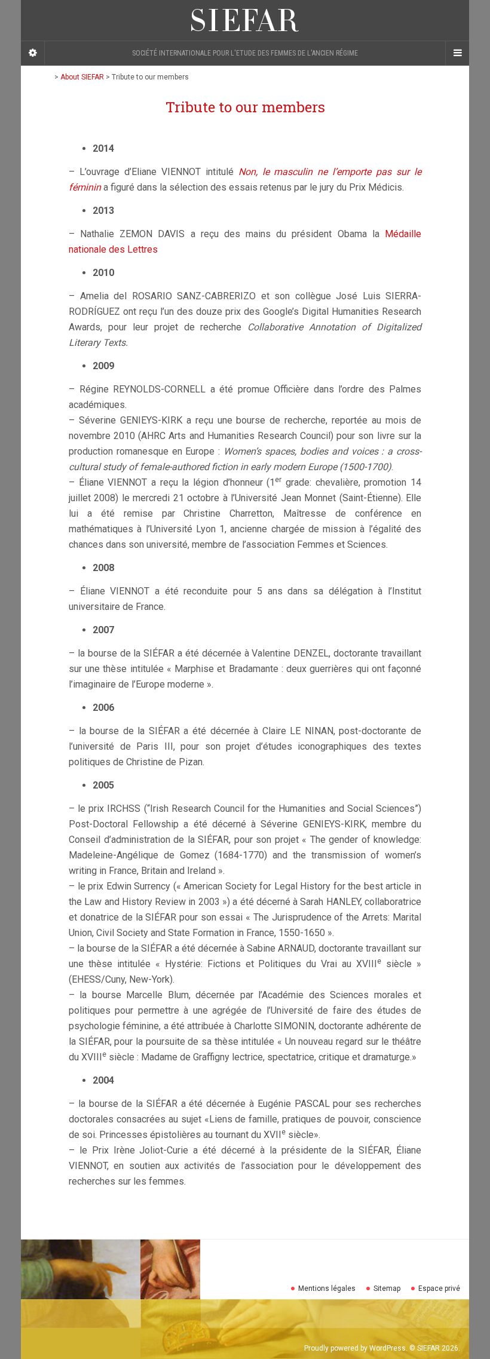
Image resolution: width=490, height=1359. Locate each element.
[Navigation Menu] (457, 53)
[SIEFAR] (245, 20)
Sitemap (386, 1288)
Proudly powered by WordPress (355, 1348)
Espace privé (439, 1288)
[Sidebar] (33, 53)
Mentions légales (327, 1288)
